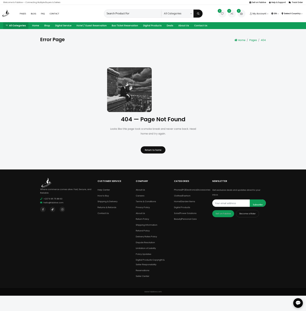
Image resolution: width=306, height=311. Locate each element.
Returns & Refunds (107, 207)
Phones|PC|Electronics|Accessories (192, 189)
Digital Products (152, 25)
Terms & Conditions (146, 201)
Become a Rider (247, 213)
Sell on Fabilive (259, 2)
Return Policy (142, 219)
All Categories (17, 25)
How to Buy (103, 195)
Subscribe (258, 204)
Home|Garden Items (184, 201)
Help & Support (278, 2)
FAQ (43, 13)
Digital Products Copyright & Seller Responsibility (150, 262)
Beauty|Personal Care (185, 219)
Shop (47, 25)
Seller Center (142, 276)
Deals (170, 25)
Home (35, 25)
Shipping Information (146, 224)
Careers (140, 195)
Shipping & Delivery (107, 201)
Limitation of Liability (146, 248)
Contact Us (200, 25)
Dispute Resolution (145, 242)
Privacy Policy (143, 207)
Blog (33, 13)
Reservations (142, 270)
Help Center (104, 189)
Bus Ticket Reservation (125, 25)
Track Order (297, 2)
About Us (183, 25)
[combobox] (178, 14)
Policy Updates (143, 254)
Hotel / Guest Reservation (91, 25)
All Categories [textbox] (172, 13)
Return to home (153, 149)
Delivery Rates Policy (146, 236)
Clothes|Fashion (182, 195)
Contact (54, 13)
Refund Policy (143, 230)
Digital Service (63, 25)
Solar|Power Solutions (185, 213)
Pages (23, 13)
